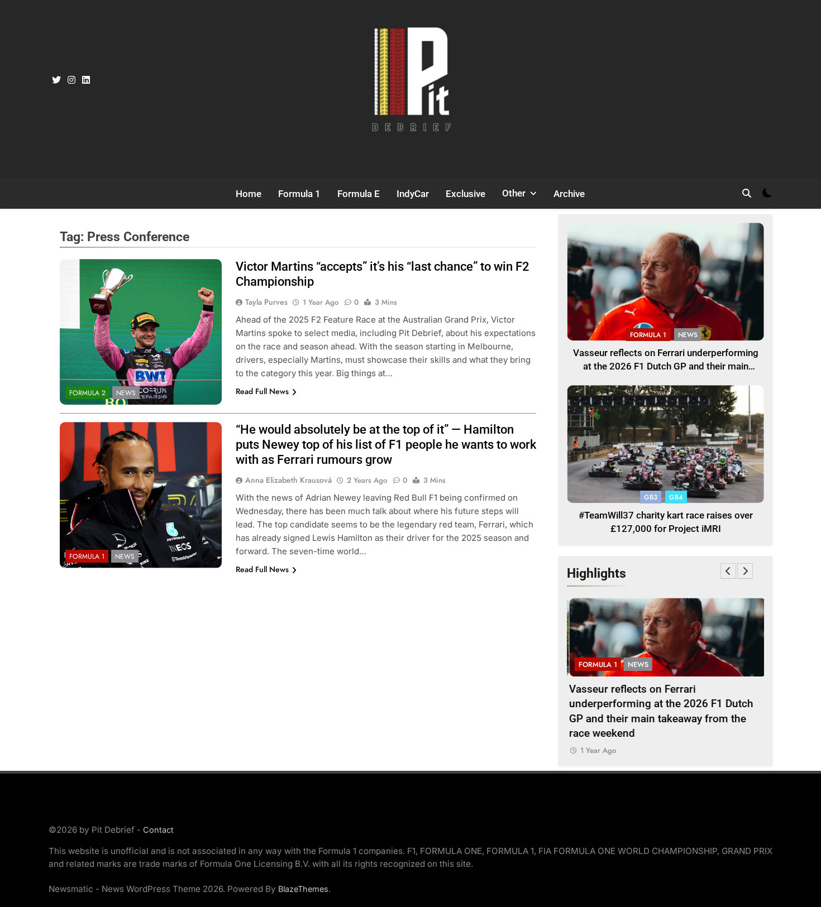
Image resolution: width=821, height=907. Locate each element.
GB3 (650, 497)
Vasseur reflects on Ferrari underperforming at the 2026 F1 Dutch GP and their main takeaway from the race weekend (665, 367)
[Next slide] (745, 571)
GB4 (676, 497)
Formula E (358, 193)
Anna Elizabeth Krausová (288, 480)
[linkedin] (86, 80)
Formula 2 (87, 393)
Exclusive (465, 193)
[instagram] (71, 80)
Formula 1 (299, 193)
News (126, 393)
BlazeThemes (303, 889)
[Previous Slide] (728, 571)
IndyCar (413, 193)
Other (514, 193)
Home (248, 193)
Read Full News (262, 391)
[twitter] (56, 80)
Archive (569, 193)
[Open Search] (746, 193)
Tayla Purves (266, 302)
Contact (158, 829)
